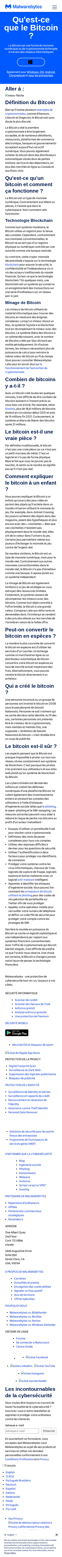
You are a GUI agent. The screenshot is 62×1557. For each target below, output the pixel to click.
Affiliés (12, 1207)
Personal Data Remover (23, 1112)
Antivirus (24, 1181)
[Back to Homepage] (24, 8)
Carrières (20, 1278)
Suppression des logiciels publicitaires (32, 1074)
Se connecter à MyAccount (32, 1342)
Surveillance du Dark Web (25, 1070)
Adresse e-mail (14, 1425)
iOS (42, 72)
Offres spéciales (24, 1299)
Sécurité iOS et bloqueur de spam (32, 1044)
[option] (18, 1472)
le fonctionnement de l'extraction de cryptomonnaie (26, 368)
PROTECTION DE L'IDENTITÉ (22, 1085)
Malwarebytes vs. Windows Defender (33, 1324)
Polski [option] (9, 1501)
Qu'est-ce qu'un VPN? (32, 1185)
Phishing (24, 1169)
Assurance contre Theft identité (28, 1108)
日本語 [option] (10, 1476)
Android (50, 72)
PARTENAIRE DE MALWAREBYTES (25, 1196)
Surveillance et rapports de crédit (29, 1096)
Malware (24, 1177)
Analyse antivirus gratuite (31, 1012)
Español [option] (11, 1488)
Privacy (44, 1459)
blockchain (12, 264)
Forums (20, 1338)
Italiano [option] (10, 1492)
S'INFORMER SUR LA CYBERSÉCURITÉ (28, 1154)
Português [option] (12, 1505)
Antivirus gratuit (25, 1008)
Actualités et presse (26, 1282)
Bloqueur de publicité (22, 1078)
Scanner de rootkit (26, 1000)
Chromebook (17, 75)
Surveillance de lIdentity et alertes (29, 1092)
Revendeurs (15, 1219)
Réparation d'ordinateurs (23, 1203)
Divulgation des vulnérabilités (32, 1286)
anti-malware (26, 879)
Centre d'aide (24, 1346)
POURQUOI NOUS (16, 1305)
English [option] (10, 1472)
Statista (10, 408)
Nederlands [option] (13, 1496)
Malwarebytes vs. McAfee (26, 1316)
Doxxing (24, 1189)
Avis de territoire (24, 1295)
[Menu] (54, 7)
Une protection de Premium (32, 1016)
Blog (22, 1160)
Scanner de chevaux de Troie (32, 1004)
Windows (32, 72)
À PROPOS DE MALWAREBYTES (24, 1271)
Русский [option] (11, 1509)
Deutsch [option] (11, 1484)
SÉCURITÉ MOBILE (16, 1023)
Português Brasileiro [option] (18, 1480)
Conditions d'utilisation (19, 1459)
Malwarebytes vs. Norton (25, 1320)
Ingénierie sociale (30, 1165)
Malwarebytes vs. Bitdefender (28, 1312)
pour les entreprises (41, 75)
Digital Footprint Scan (22, 1066)
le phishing (49, 806)
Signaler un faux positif (28, 1290)
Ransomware (27, 1173)
